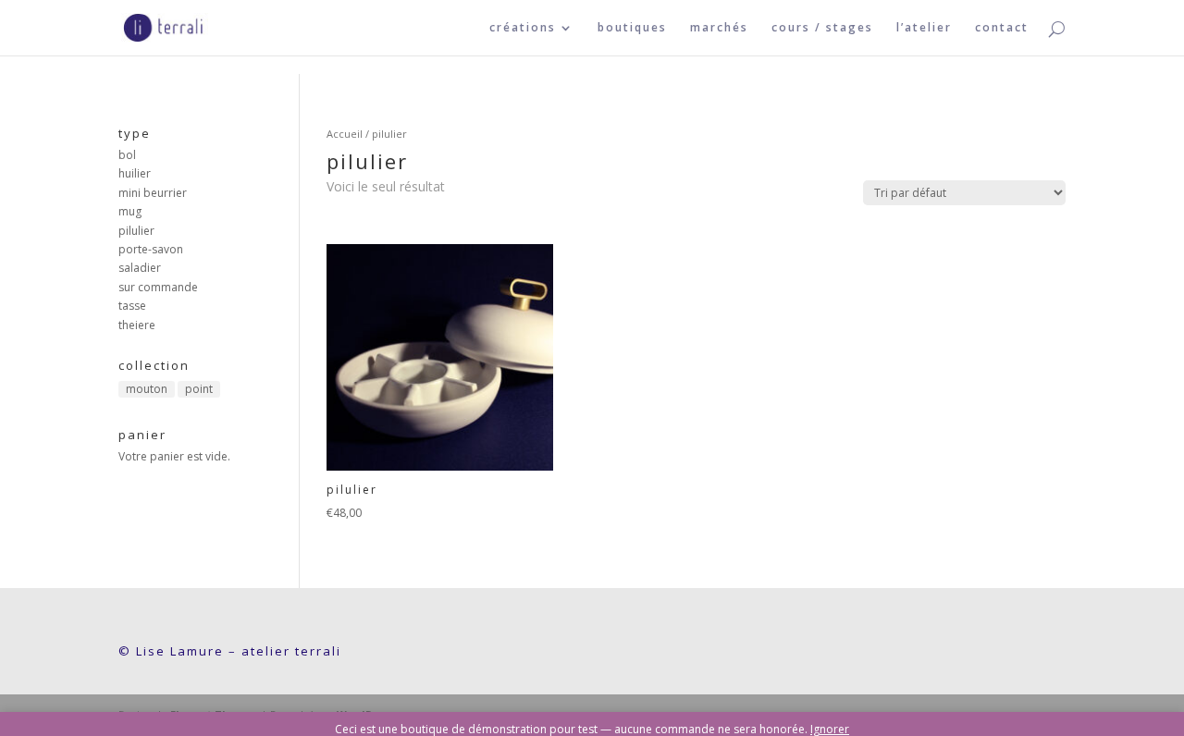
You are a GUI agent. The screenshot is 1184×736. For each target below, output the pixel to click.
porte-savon (150, 249)
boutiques (632, 28)
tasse (132, 305)
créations (522, 28)
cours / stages (822, 28)
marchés (719, 28)
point (199, 389)
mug (130, 211)
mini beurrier (152, 193)
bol (127, 155)
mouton (146, 389)
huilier (134, 173)
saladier (139, 268)
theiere (136, 325)
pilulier (136, 231)
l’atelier (924, 28)
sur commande (158, 287)
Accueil (345, 134)
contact (1002, 28)
